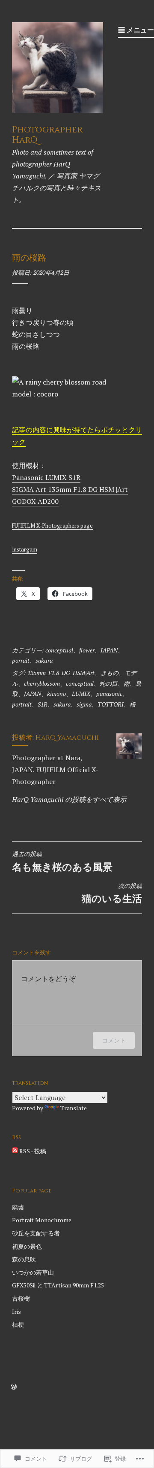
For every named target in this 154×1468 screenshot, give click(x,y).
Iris (16, 1311)
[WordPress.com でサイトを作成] (14, 1387)
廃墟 (18, 1207)
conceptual (59, 650)
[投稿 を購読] (15, 1151)
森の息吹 (24, 1259)
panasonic (109, 693)
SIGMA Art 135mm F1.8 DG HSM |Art (70, 489)
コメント (114, 1040)
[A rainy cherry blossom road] (59, 382)
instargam (24, 549)
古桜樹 (21, 1298)
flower (87, 650)
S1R (42, 704)
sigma (84, 704)
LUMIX (81, 693)
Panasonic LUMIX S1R (46, 477)
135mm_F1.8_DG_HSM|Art (61, 673)
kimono (56, 693)
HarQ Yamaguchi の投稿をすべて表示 (69, 799)
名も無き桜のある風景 (62, 861)
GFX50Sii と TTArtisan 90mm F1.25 (58, 1285)
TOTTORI (111, 704)
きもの (109, 673)
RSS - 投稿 (32, 1151)
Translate (73, 1108)
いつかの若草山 (33, 1272)
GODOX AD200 (35, 501)
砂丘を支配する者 (36, 1233)
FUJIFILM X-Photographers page (52, 525)
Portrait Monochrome (41, 1220)
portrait (22, 704)
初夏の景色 (27, 1246)
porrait (21, 660)
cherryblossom (42, 683)
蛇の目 (109, 683)
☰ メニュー (136, 29)
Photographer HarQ (47, 135)
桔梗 (18, 1324)
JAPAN (109, 650)
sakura (44, 660)
